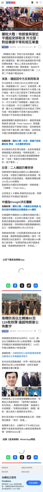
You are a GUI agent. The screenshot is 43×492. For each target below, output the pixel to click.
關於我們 (5, 472)
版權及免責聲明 (27, 468)
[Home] (10, 2)
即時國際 (5, 331)
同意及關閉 (33, 483)
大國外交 (5, 47)
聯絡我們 (5, 468)
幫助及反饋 (25, 472)
